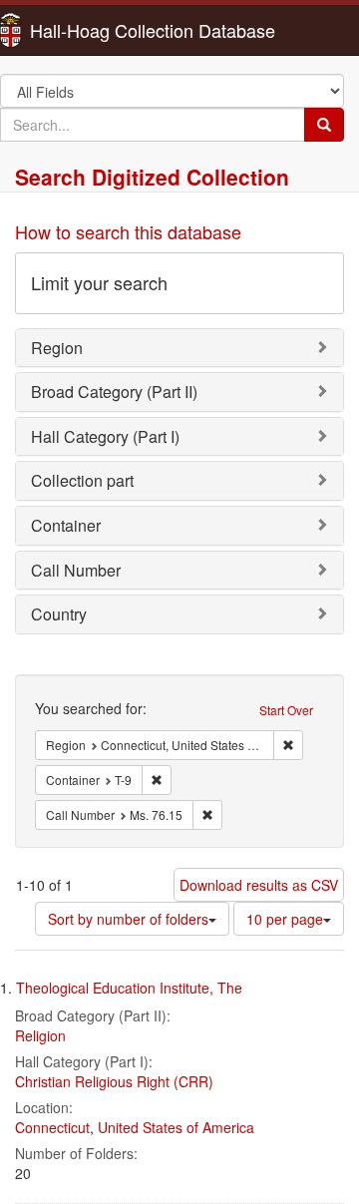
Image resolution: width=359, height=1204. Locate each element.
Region (57, 347)
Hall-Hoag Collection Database (90, 30)
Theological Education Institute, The (129, 988)
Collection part (82, 480)
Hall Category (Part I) (105, 436)
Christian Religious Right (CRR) (114, 1081)
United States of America (176, 1127)
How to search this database (128, 231)
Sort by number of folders (128, 919)
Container (66, 525)
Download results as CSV (259, 885)
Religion (40, 1035)
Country (59, 613)
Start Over (286, 709)
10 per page (284, 919)
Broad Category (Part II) (114, 391)
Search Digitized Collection (152, 177)
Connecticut (52, 1127)
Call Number (76, 570)
